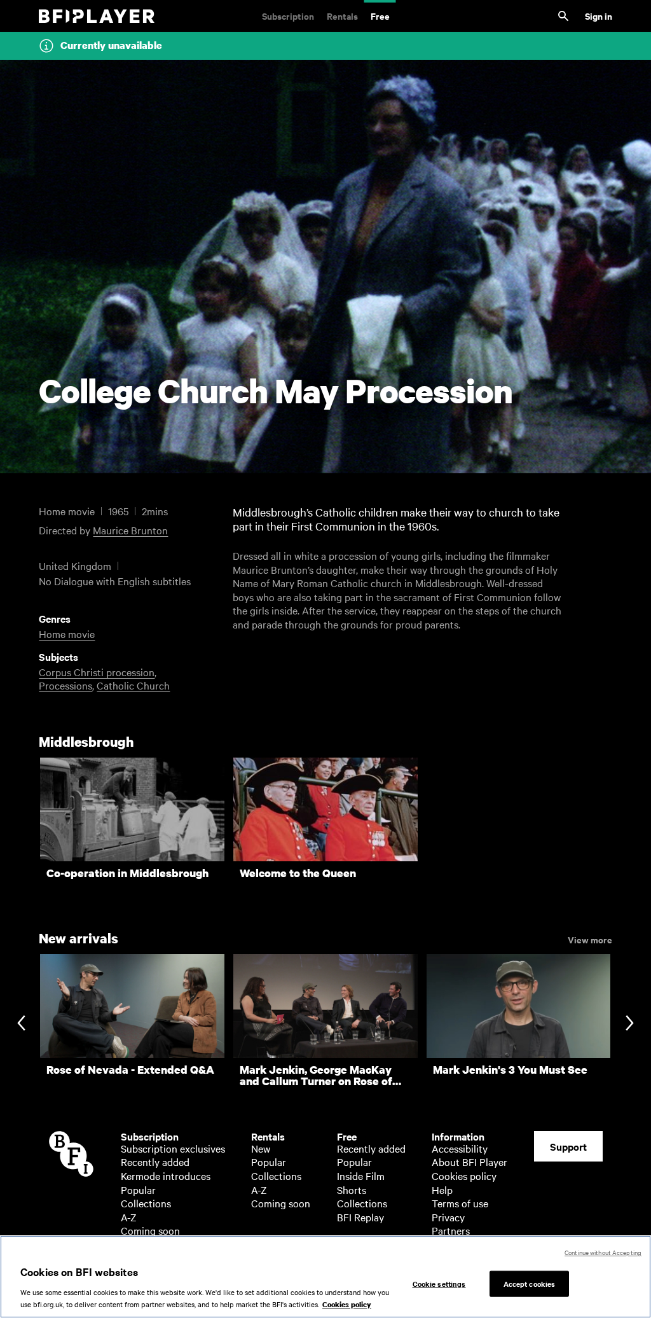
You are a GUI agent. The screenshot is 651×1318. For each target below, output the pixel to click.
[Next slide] (630, 1024)
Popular (138, 1190)
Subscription (288, 15)
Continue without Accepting (603, 1252)
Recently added (155, 1162)
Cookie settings (439, 1283)
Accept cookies (530, 1283)
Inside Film (361, 1176)
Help (442, 1190)
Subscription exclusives (173, 1148)
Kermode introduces (165, 1176)
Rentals (342, 15)
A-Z (129, 1217)
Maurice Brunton (130, 530)
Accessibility (460, 1148)
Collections (146, 1203)
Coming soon (150, 1230)
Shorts (351, 1190)
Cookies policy (464, 1176)
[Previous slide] (21, 1024)
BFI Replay (360, 1217)
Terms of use (460, 1203)
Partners (451, 1230)
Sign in (598, 15)
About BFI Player (469, 1162)
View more (590, 939)
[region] (325, 1276)
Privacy (448, 1217)
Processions (65, 685)
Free (380, 15)
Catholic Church (133, 685)
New (260, 1148)
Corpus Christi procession (96, 672)
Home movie (67, 634)
